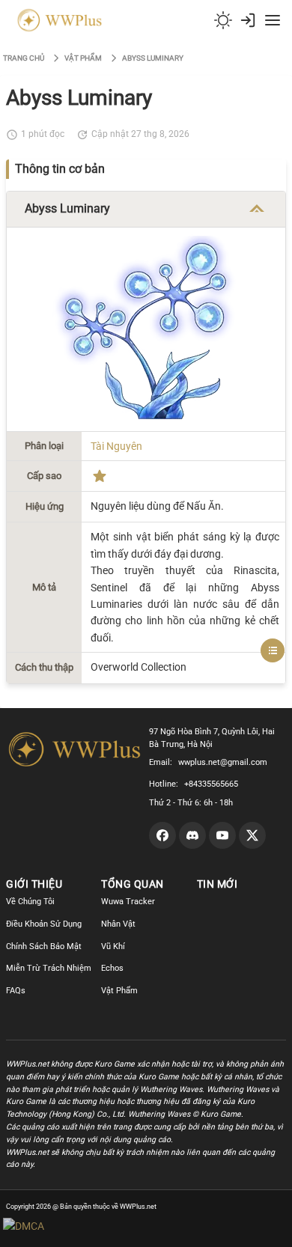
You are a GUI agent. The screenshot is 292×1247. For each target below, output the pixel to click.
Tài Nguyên (116, 446)
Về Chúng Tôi (30, 901)
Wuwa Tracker (128, 901)
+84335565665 (211, 784)
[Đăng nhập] (248, 20)
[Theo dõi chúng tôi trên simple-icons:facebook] (162, 835)
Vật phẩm (83, 58)
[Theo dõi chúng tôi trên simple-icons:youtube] (222, 835)
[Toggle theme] (223, 20)
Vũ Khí (113, 946)
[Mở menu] (273, 20)
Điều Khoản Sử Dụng (44, 924)
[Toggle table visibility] (256, 208)
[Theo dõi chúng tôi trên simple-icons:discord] (192, 835)
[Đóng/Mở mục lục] (273, 650)
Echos (112, 968)
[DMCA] (52, 1226)
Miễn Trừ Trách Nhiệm (48, 968)
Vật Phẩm (119, 991)
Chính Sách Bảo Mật (44, 946)
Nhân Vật (118, 924)
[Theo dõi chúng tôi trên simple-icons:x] (252, 835)
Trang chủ (23, 58)
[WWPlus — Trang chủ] (56, 20)
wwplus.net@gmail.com (222, 762)
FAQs (15, 991)
